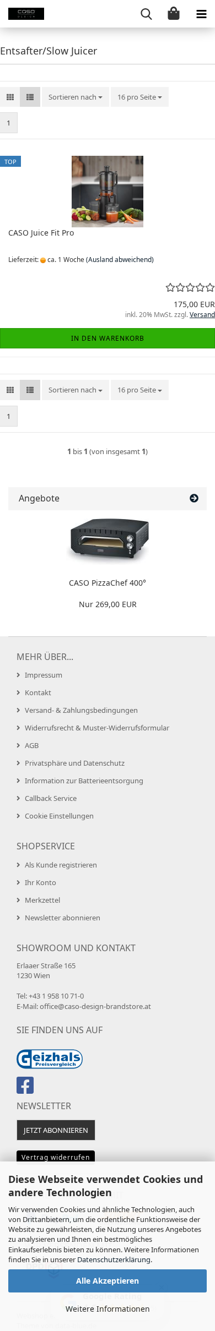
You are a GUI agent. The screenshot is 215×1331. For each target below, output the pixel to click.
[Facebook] (27, 1090)
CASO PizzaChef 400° (107, 582)
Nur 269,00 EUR (108, 604)
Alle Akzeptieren (107, 1280)
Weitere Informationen (108, 1308)
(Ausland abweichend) (120, 259)
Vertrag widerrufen (56, 1157)
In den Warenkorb (107, 338)
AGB (32, 745)
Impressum (43, 675)
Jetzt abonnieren (56, 1130)
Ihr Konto (40, 882)
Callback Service (51, 798)
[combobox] (75, 97)
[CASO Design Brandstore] (22, 14)
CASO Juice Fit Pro (41, 232)
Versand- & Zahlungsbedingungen (81, 710)
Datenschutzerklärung (113, 1259)
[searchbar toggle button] (146, 14)
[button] (10, 97)
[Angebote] (194, 498)
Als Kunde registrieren (61, 865)
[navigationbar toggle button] (201, 14)
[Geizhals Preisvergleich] (50, 1058)
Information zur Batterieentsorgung (84, 780)
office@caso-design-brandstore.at (95, 1006)
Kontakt (38, 692)
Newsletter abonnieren (62, 918)
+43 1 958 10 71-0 (56, 996)
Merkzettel (42, 900)
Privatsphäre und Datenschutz (75, 763)
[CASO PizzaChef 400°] (107, 542)
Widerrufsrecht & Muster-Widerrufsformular (97, 728)
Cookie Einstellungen (59, 816)
